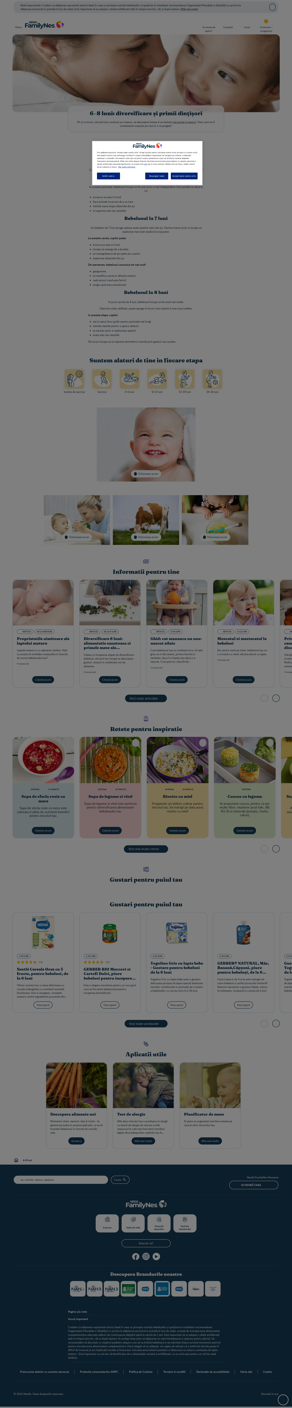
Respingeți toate (156, 176)
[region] (147, 163)
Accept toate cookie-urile (184, 176)
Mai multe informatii (126, 167)
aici (145, 164)
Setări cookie (108, 176)
